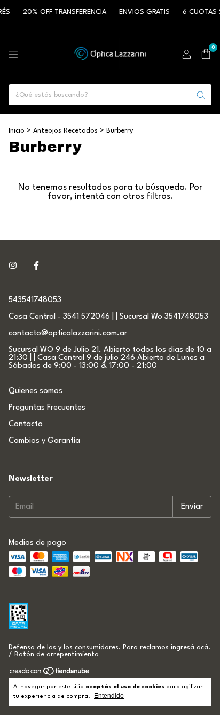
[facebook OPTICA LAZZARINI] (36, 266)
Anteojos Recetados (65, 130)
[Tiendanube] (50, 673)
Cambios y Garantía (44, 441)
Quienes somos (35, 391)
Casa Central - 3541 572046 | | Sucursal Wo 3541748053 (108, 317)
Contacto (26, 424)
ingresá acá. (190, 647)
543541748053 (35, 300)
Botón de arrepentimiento (56, 654)
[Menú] (13, 54)
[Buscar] (200, 94)
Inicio (17, 130)
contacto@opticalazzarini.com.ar (68, 333)
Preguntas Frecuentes (47, 408)
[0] (205, 54)
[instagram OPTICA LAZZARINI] (13, 266)
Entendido (109, 695)
